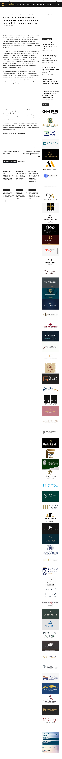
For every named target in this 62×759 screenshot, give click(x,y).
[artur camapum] (50, 704)
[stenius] (50, 341)
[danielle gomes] (50, 234)
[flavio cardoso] (50, 458)
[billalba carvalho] (50, 447)
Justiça (23, 4)
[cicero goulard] (50, 480)
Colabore (34, 1)
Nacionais (4, 8)
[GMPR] (50, 117)
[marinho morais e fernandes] (50, 362)
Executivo (42, 4)
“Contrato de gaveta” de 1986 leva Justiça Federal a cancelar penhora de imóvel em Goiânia (21, 195)
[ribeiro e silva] (50, 661)
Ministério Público (31, 4)
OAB (37, 4)
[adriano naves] (50, 554)
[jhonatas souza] (50, 319)
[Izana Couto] (50, 266)
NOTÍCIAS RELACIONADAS (10, 161)
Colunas (19, 4)
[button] (58, 4)
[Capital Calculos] (50, 533)
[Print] (21, 28)
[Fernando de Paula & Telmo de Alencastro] (50, 287)
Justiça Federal (14, 14)
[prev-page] (4, 201)
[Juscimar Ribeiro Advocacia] (50, 576)
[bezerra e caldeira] (50, 309)
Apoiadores (28, 1)
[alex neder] (50, 469)
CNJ (9, 8)
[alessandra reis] (50, 426)
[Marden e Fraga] (50, 330)
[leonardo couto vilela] (50, 223)
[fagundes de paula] (50, 298)
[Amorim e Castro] (50, 608)
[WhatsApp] (14, 28)
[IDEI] (50, 565)
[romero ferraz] (50, 618)
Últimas (44, 1)
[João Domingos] (50, 245)
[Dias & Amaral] (50, 202)
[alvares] (50, 629)
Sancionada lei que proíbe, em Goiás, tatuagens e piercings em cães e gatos (11, 151)
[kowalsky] (50, 586)
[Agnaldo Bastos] (50, 159)
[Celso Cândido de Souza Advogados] (50, 373)
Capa (18, 1)
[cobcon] (50, 181)
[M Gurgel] (50, 725)
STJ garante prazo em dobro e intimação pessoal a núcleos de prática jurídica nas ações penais (21, 176)
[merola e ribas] (50, 512)
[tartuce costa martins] (50, 277)
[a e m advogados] (50, 170)
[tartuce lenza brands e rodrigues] (50, 597)
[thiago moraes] (50, 437)
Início (4, 14)
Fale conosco (39, 1)
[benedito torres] (50, 640)
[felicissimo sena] (50, 351)
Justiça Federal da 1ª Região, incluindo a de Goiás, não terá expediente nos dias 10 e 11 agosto (34, 195)
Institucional (22, 1)
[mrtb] (50, 405)
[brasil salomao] (50, 490)
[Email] (18, 28)
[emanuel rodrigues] (50, 683)
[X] (59, 1)
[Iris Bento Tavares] (50, 651)
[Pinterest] (11, 28)
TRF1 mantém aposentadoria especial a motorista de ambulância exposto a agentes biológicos (8, 176)
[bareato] (50, 715)
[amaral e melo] (50, 394)
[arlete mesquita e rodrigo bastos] (50, 255)
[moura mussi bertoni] (50, 138)
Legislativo (48, 4)
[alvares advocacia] (50, 384)
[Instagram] (57, 1)
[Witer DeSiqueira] (50, 693)
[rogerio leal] (50, 127)
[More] (29, 28)
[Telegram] (25, 28)
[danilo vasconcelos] (50, 672)
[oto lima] (50, 544)
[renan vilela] (50, 191)
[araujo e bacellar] (50, 522)
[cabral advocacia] (50, 149)
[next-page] (6, 201)
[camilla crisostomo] (50, 416)
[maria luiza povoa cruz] (50, 213)
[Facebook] (54, 1)
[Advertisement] (21, 96)
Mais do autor (21, 161)
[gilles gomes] (50, 501)
